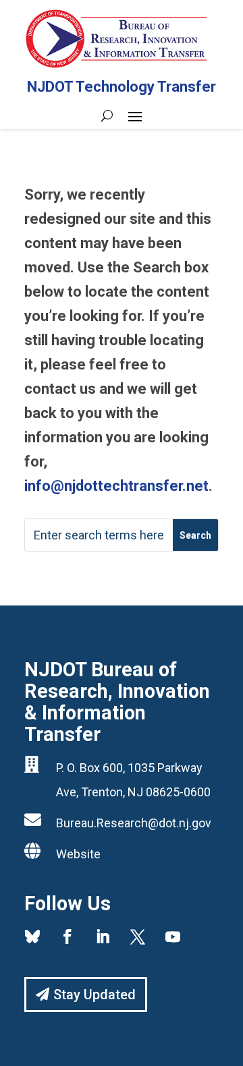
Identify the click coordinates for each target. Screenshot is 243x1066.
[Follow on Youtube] (173, 936)
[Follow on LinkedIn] (102, 936)
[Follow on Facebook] (67, 936)
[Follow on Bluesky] (32, 936)
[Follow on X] (138, 936)
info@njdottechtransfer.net (116, 485)
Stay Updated (94, 994)
